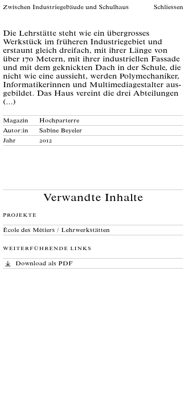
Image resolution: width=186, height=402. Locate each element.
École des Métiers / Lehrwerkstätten (56, 230)
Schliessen (168, 7)
